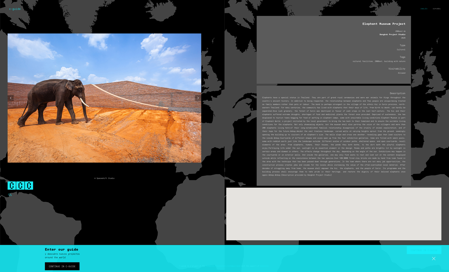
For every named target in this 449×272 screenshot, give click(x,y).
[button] (11, 98)
